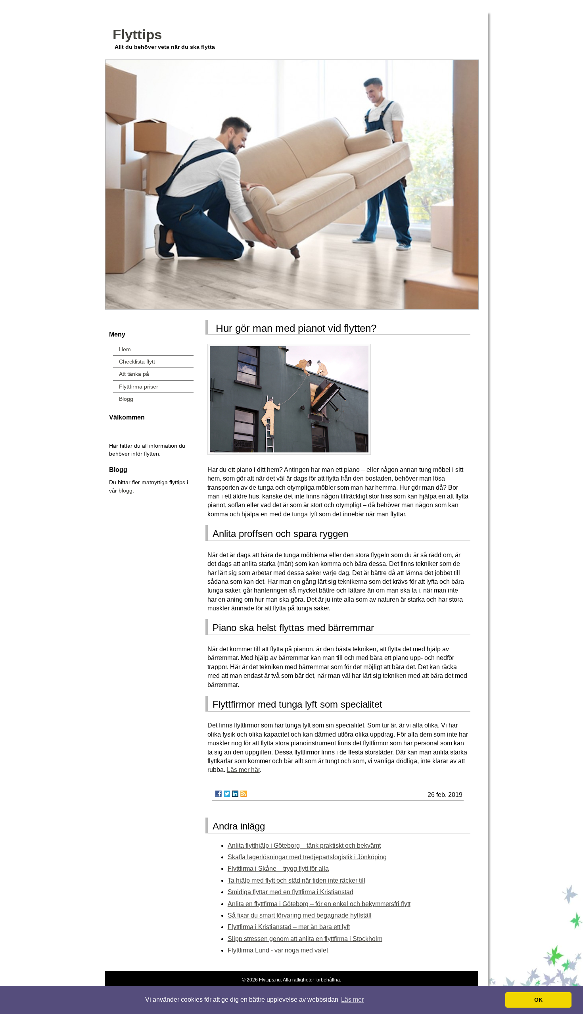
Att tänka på (134, 374)
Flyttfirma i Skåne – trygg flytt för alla (278, 868)
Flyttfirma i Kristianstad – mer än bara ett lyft (289, 927)
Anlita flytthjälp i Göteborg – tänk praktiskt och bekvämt (304, 845)
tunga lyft (304, 514)
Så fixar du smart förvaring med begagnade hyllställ (300, 915)
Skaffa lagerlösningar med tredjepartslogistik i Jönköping (307, 857)
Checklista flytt (137, 361)
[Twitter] (227, 794)
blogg (125, 490)
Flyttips (137, 34)
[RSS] (243, 794)
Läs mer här (243, 769)
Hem (125, 349)
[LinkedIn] (235, 794)
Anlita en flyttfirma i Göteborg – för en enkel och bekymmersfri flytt (319, 903)
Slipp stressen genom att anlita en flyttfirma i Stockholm (305, 938)
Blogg (126, 399)
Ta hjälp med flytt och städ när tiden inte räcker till (296, 880)
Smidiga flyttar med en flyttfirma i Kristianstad (290, 892)
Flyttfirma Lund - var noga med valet (278, 950)
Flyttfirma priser (138, 386)
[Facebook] (218, 794)
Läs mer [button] (352, 999)
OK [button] (538, 1000)
